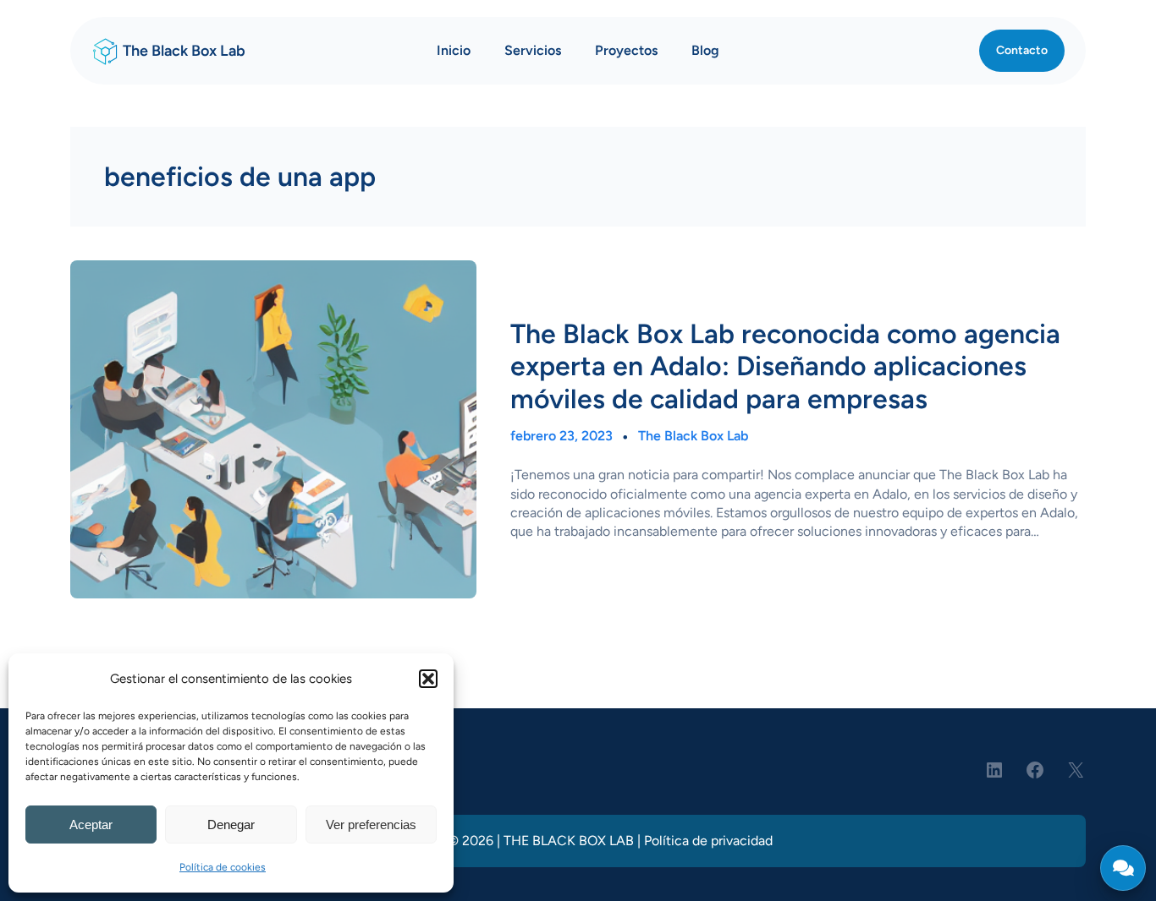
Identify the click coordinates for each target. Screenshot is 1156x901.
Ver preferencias (371, 824)
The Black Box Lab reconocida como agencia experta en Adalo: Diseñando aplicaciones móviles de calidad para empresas (785, 366)
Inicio (454, 50)
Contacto (1022, 50)
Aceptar (91, 824)
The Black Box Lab (184, 50)
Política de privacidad (708, 841)
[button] (428, 678)
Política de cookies (222, 867)
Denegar (231, 824)
